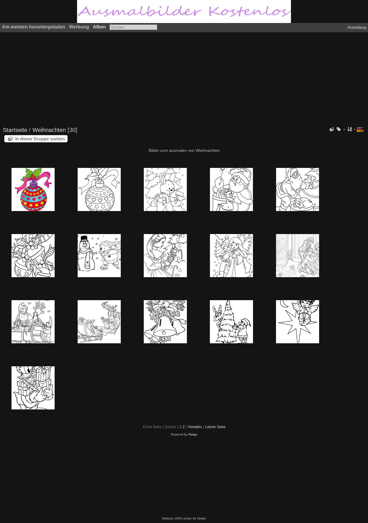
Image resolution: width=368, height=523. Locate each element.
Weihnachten (50, 130)
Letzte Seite (215, 427)
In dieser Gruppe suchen (40, 138)
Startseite (15, 130)
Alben (99, 26)
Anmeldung (357, 27)
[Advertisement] (176, 77)
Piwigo (192, 434)
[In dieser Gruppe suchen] (331, 129)
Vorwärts (195, 427)
